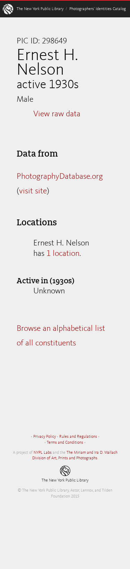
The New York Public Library (40, 9)
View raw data (56, 114)
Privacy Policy (44, 437)
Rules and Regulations (78, 437)
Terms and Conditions (65, 443)
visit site (33, 191)
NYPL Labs (43, 453)
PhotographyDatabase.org (60, 177)
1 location (62, 254)
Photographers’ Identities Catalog (97, 9)
